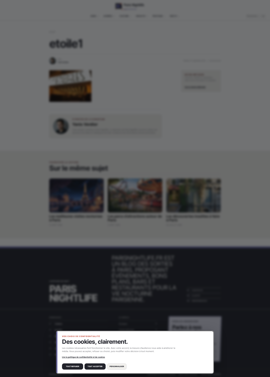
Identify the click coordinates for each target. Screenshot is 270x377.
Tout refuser (72, 366)
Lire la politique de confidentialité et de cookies (83, 357)
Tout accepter (95, 366)
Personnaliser (117, 366)
